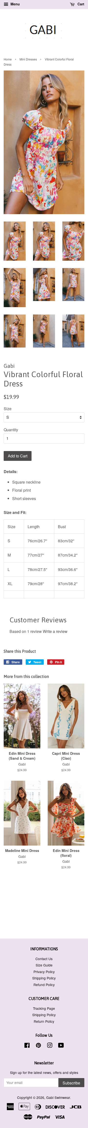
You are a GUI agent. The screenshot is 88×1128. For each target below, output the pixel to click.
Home (8, 59)
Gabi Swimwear (58, 1097)
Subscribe (71, 1083)
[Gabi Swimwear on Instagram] (49, 1046)
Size (7, 408)
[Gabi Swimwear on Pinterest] (38, 1046)
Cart (80, 3)
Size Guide (44, 965)
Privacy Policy (44, 971)
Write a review (55, 631)
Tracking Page (44, 1008)
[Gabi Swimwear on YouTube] (61, 1046)
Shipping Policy (44, 978)
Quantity (11, 429)
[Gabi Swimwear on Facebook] (27, 1046)
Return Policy (44, 1021)
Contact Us (44, 958)
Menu (15, 3)
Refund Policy (44, 984)
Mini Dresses (28, 59)
